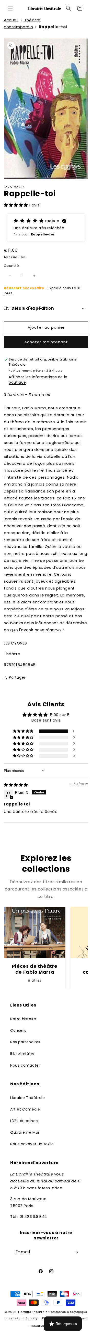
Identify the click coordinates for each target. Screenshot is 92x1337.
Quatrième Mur (25, 1132)
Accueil (11, 20)
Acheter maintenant (46, 342)
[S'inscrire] (76, 1252)
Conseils (18, 1030)
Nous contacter (25, 1065)
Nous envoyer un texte (32, 1143)
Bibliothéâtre (22, 1053)
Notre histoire (23, 1018)
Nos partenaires (25, 1042)
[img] (16, 785)
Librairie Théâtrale (27, 1097)
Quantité (11, 265)
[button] (10, 8)
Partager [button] (17, 677)
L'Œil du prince (24, 1120)
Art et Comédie (25, 1109)
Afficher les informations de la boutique (38, 379)
